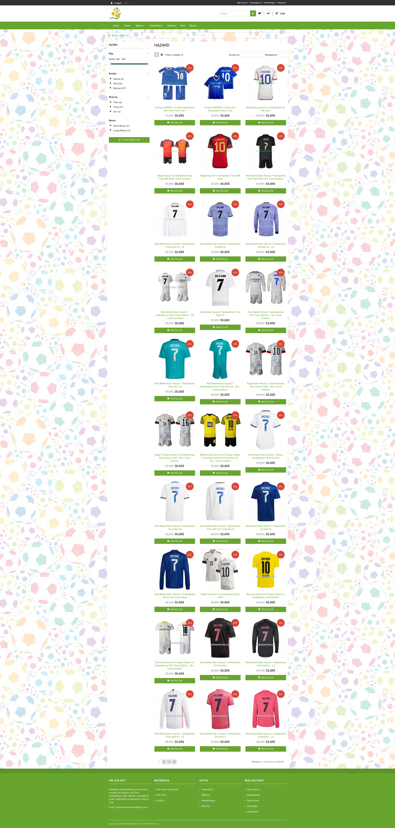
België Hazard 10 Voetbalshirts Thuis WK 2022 (220, 177)
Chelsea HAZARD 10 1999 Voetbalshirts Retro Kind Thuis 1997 (174, 109)
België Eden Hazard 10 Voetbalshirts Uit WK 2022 (265, 109)
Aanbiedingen (208, 800)
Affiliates (206, 794)
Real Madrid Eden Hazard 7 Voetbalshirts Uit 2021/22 (266, 527)
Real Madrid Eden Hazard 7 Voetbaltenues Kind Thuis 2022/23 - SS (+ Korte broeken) (175, 315)
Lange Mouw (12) (122, 130)
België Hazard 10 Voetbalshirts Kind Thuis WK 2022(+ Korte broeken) (174, 177)
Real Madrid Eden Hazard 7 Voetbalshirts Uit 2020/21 (220, 735)
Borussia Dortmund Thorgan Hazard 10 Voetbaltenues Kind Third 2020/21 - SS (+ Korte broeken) (174, 665)
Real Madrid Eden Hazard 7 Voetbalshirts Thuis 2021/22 (175, 527)
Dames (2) (118, 78)
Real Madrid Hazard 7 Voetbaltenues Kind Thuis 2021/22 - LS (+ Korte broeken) (266, 315)
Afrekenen (282, 3)
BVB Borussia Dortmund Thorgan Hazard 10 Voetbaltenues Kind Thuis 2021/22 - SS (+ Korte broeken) (220, 457)
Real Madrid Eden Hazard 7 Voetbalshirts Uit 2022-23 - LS (266, 245)
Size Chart (161, 794)
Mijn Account (242, 3)
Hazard (124, 35)
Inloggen (118, 2)
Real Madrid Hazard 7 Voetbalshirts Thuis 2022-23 (220, 313)
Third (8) (117, 102)
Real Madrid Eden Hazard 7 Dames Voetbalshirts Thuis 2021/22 (265, 456)
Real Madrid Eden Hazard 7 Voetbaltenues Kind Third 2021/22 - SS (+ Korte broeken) (220, 386)
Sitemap (206, 805)
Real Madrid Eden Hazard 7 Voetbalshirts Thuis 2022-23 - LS (175, 245)
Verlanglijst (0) (256, 3)
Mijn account (253, 789)
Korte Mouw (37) (121, 125)
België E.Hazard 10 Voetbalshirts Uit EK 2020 (220, 596)
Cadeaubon (207, 789)
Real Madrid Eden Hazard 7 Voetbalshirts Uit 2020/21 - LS (266, 735)
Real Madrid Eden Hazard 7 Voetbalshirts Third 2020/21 (220, 664)
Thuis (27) (118, 106)
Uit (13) (117, 111)
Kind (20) (117, 83)
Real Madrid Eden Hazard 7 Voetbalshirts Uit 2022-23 (220, 245)
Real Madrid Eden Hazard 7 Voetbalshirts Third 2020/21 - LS (266, 664)
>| (174, 761)
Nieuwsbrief (252, 811)
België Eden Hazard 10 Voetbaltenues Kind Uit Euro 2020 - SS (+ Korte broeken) (265, 386)
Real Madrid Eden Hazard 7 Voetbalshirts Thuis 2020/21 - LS (175, 735)
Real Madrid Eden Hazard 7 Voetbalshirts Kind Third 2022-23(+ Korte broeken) (266, 177)
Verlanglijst (252, 805)
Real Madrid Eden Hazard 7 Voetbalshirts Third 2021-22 (175, 385)
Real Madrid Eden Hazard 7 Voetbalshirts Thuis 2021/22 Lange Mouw (220, 527)
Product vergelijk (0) (174, 54)
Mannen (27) (119, 88)
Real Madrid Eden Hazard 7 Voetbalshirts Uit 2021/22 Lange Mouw (175, 596)
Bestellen (176, 122)
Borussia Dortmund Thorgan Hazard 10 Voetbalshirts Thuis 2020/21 (265, 596)
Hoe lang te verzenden (167, 789)
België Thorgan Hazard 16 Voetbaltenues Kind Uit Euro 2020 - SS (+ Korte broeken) (175, 457)
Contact (160, 800)
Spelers (115, 35)
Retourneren (253, 800)
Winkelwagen (269, 3)
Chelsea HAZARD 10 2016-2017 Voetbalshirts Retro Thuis (220, 109)
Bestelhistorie (253, 794)
